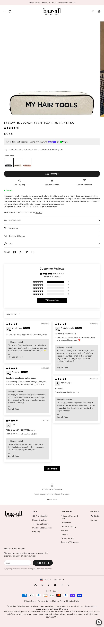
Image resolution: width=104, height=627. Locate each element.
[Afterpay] (64, 142)
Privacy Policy (30, 601)
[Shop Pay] (52, 142)
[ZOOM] (93, 110)
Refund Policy (59, 601)
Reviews (64, 530)
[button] (10, 128)
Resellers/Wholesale (70, 542)
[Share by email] (32, 252)
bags (87, 606)
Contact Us (66, 522)
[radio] (8, 162)
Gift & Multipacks (39, 516)
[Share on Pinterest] (26, 252)
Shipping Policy (73, 601)
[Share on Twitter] (20, 252)
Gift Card (36, 531)
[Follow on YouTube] (55, 585)
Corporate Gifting (68, 526)
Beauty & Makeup (40, 520)
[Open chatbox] (99, 622)
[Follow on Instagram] (42, 585)
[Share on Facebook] (14, 252)
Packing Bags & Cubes (41, 528)
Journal (39, 212)
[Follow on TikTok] (62, 585)
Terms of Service (45, 601)
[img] (12, 324)
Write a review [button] (52, 300)
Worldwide (95, 516)
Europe (93, 520)
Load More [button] (52, 468)
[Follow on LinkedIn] (68, 585)
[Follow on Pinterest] (48, 585)
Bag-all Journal (67, 538)
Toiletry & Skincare (40, 524)
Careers (64, 534)
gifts (47, 609)
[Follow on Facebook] (35, 585)
